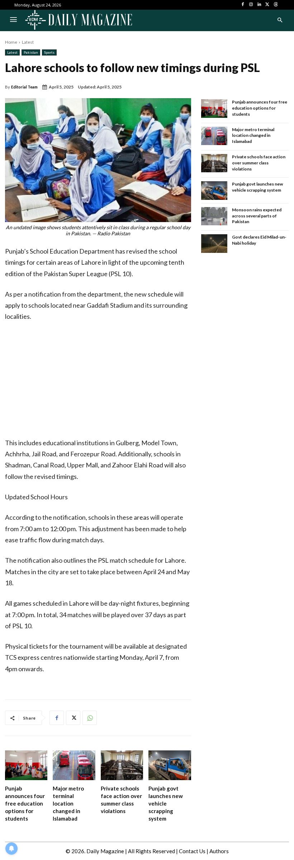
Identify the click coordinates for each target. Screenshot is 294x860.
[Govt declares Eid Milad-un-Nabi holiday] (214, 243)
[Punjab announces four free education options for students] (26, 765)
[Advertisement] (98, 382)
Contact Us (192, 851)
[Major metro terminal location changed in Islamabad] (74, 765)
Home (11, 42)
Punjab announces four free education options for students (25, 803)
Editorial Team (24, 87)
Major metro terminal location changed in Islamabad (68, 803)
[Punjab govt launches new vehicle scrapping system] (169, 765)
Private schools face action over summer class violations (258, 163)
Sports (49, 52)
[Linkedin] (259, 5)
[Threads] (275, 5)
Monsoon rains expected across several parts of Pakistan (256, 216)
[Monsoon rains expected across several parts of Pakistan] (214, 216)
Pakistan (31, 52)
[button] (279, 20)
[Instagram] (251, 5)
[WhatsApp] (89, 718)
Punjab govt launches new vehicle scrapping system (165, 803)
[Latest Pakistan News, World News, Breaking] (78, 20)
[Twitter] (267, 5)
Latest (28, 42)
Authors (219, 851)
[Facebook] (243, 5)
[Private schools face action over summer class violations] (122, 765)
